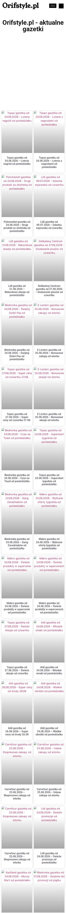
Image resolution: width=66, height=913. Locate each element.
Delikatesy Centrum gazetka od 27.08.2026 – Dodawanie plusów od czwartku (49, 290)
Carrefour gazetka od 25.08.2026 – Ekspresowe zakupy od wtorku (17, 794)
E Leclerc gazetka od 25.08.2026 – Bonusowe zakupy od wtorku (49, 353)
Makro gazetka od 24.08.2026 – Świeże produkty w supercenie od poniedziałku (17, 608)
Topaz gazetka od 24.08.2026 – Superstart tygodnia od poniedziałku (49, 480)
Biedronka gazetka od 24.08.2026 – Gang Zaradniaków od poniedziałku (16, 543)
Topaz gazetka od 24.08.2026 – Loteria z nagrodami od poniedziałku (49, 162)
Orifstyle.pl (20, 5)
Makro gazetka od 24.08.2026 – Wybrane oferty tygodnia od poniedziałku (49, 543)
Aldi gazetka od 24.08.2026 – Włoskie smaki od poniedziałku (49, 670)
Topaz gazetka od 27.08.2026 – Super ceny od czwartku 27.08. (17, 417)
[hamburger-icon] (52, 6)
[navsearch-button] (61, 6)
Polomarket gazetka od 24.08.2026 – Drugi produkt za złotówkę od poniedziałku (17, 226)
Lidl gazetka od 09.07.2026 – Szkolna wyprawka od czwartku (49, 225)
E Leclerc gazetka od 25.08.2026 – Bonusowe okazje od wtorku (49, 417)
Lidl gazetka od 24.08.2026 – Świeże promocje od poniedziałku (49, 858)
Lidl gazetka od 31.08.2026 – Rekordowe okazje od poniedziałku (17, 290)
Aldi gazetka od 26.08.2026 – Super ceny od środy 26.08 (17, 731)
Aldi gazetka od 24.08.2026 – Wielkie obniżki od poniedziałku (49, 731)
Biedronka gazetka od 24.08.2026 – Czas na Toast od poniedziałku (17, 478)
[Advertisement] (33, 69)
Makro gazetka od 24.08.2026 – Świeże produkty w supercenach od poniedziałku (49, 608)
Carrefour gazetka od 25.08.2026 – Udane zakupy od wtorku (49, 792)
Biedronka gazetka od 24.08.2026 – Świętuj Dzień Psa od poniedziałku (16, 354)
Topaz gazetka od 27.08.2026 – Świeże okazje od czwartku (17, 670)
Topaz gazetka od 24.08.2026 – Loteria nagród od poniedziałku (16, 160)
